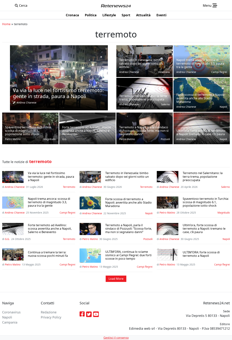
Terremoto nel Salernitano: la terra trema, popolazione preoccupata (203, 176)
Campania (9, 322)
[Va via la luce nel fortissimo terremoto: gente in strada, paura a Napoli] (59, 77)
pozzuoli (165, 139)
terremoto (69, 187)
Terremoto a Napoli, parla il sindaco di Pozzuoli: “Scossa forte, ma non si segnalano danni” (128, 228)
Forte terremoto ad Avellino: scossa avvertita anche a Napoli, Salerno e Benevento (50, 228)
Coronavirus (11, 312)
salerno (165, 104)
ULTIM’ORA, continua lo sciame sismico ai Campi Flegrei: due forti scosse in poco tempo (128, 255)
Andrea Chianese (26, 102)
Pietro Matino (13, 139)
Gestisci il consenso (116, 338)
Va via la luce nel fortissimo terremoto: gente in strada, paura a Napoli (51, 176)
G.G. (64, 139)
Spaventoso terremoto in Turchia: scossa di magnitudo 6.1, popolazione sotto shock (206, 202)
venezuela (164, 72)
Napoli (223, 106)
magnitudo (49, 139)
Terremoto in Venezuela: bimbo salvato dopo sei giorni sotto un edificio (127, 176)
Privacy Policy (51, 317)
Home (6, 24)
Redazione (49, 312)
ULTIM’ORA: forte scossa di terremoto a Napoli (201, 254)
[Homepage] (116, 5)
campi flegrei (219, 72)
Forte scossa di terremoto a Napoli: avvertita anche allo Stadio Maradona (128, 202)
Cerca (22, 5)
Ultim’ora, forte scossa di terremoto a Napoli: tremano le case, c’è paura (204, 228)
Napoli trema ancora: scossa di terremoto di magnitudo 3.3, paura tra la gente (49, 202)
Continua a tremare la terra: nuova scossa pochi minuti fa (48, 254)
